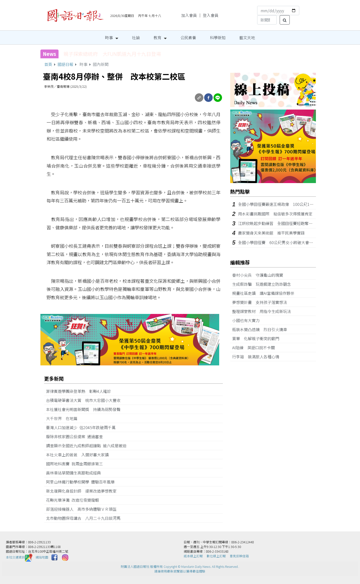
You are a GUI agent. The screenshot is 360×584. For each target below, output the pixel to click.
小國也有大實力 (248, 320)
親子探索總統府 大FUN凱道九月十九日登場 (112, 53)
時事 (109, 37)
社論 (136, 37)
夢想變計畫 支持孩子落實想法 (261, 302)
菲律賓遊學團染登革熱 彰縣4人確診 (80, 391)
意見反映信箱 (239, 556)
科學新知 (218, 37)
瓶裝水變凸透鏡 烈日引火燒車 (261, 329)
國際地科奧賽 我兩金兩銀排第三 (76, 464)
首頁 (48, 64)
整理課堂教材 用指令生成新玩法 (263, 311)
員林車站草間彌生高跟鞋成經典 (75, 473)
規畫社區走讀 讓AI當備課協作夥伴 (265, 293)
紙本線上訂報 (193, 556)
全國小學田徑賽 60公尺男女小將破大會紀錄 (277, 242)
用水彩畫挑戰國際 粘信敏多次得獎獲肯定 (275, 214)
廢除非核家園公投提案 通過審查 (76, 436)
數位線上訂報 (216, 556)
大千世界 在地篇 (63, 418)
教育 (157, 37)
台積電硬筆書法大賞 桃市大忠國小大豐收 (85, 400)
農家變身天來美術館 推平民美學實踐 (271, 233)
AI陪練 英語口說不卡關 (255, 347)
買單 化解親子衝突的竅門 (257, 338)
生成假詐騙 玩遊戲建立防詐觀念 (263, 284)
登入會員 (210, 15)
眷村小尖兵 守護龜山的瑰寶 (259, 275)
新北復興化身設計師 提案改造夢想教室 (83, 491)
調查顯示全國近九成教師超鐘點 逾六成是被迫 (88, 445)
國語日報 (65, 64)
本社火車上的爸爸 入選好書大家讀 (79, 455)
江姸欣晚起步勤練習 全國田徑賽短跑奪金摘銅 (279, 223)
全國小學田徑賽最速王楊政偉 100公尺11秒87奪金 (283, 204)
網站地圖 (42, 557)
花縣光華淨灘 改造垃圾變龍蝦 (74, 500)
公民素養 (188, 37)
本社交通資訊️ (15, 557)
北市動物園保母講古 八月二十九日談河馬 (85, 518)
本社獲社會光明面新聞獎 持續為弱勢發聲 (85, 409)
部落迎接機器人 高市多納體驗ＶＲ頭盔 (83, 509)
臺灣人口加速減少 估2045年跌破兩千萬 (83, 427)
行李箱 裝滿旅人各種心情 (257, 357)
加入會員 (189, 15)
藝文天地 (247, 37)
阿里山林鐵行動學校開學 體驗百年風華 (82, 482)
